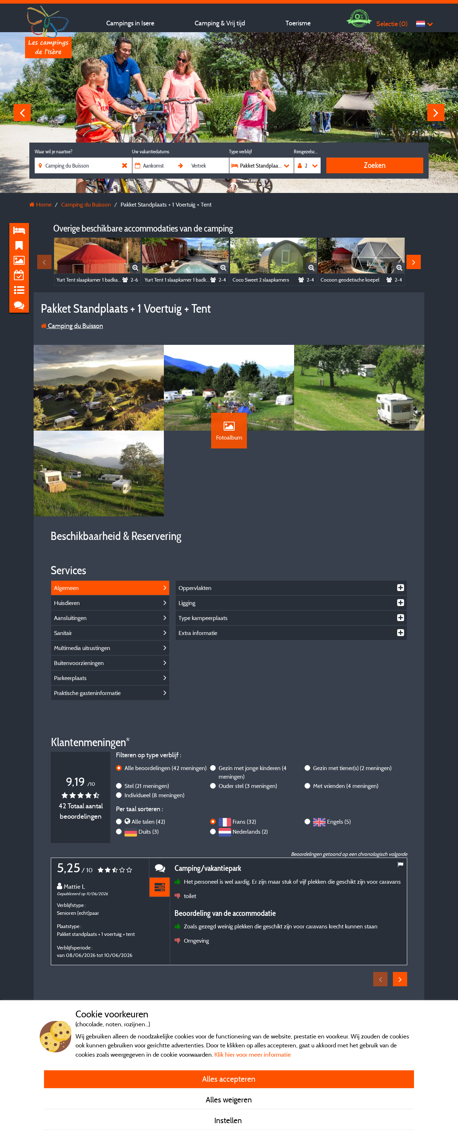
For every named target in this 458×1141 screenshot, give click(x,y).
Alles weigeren (229, 1099)
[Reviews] (159, 868)
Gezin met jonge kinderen (253, 772)
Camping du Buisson (75, 326)
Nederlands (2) (250, 831)
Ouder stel (248, 785)
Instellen (229, 1120)
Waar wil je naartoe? (53, 151)
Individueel (154, 795)
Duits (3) (148, 831)
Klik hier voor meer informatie (252, 1054)
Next (435, 112)
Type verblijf (240, 151)
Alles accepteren (228, 1078)
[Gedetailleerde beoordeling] (159, 887)
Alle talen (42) (148, 821)
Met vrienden (345, 785)
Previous (22, 112)
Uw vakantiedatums (150, 151)
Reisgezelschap (307, 151)
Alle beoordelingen (165, 768)
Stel (147, 785)
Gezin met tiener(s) (352, 768)
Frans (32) (244, 821)
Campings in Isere (130, 23)
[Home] (48, 19)
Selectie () (392, 24)
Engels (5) (339, 821)
